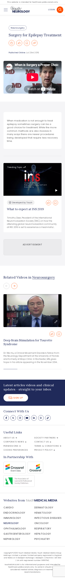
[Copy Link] (34, 43)
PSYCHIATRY (42, 539)
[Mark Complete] (19, 43)
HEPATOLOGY (42, 534)
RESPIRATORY (42, 528)
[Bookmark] (27, 43)
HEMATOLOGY (43, 512)
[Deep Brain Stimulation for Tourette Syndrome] (32, 310)
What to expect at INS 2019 (25, 209)
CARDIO (8, 507)
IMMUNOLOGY (12, 518)
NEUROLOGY (11, 523)
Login (51, 9)
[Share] (12, 43)
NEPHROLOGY (11, 539)
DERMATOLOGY (43, 507)
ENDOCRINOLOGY (14, 512)
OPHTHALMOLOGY (14, 528)
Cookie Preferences (15, 450)
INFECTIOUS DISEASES (48, 518)
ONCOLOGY (41, 523)
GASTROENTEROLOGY (16, 534)
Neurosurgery (17, 27)
